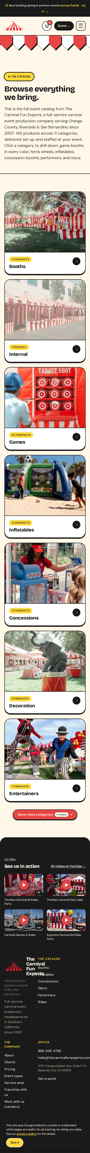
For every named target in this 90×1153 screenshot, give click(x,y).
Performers (46, 995)
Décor (42, 988)
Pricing (9, 1069)
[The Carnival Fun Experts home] (14, 26)
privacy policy (27, 1134)
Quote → (64, 26)
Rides (42, 1002)
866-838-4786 (49, 1051)
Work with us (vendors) (14, 1104)
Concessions (48, 981)
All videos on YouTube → (68, 866)
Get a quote (47, 1078)
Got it (14, 1142)
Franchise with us (15, 1092)
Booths (43, 968)
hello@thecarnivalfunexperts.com (64, 1058)
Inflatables (46, 974)
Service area (14, 1083)
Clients (9, 1062)
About (9, 1055)
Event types (13, 1076)
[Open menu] (81, 26)
